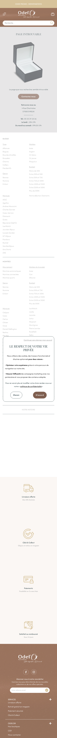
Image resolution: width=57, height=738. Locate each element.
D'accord (40, 395)
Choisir (16, 395)
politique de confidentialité (31, 386)
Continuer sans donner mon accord (38, 340)
